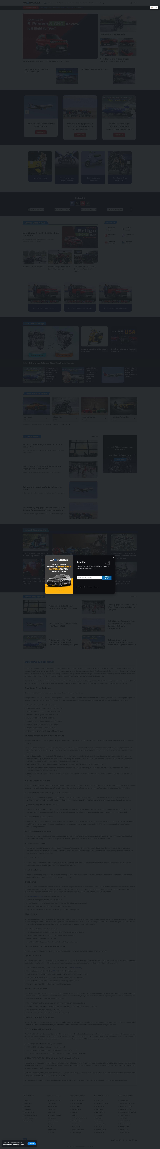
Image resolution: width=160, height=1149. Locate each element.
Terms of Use (19, 1144)
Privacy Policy (7, 1144)
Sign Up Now (107, 577)
